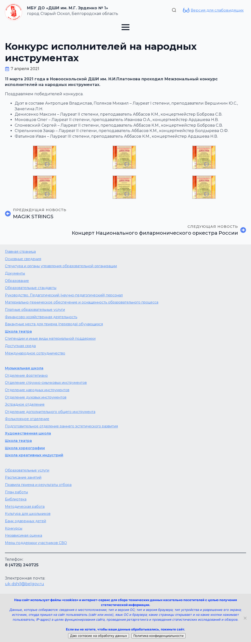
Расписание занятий (23, 477)
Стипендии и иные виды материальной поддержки (50, 338)
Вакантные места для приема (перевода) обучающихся (54, 324)
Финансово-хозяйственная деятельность (41, 317)
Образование (17, 281)
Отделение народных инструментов (37, 390)
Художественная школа (28, 433)
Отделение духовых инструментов (35, 397)
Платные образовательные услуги (35, 309)
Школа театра (18, 331)
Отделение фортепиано (26, 375)
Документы (15, 273)
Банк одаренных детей (25, 521)
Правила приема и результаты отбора (38, 485)
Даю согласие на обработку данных (98, 636)
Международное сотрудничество (35, 353)
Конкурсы (13, 528)
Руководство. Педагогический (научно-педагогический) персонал (64, 295)
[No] (244, 618)
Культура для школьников (27, 513)
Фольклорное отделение (27, 419)
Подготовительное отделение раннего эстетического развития (61, 426)
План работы (16, 492)
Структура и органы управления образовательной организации (61, 266)
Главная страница (20, 251)
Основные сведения (23, 259)
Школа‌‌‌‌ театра (18, 440)
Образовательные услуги (27, 470)
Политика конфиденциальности (158, 636)
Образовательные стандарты (30, 288)
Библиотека (15, 499)
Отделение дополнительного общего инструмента (50, 412)
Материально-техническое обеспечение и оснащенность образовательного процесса (81, 302)
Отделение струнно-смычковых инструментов (46, 382)
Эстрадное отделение (25, 404)
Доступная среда (20, 346)
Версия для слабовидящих (217, 10)
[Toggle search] (174, 10)
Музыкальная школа (24, 368)
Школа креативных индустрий (34, 455)
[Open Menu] (125, 27)
